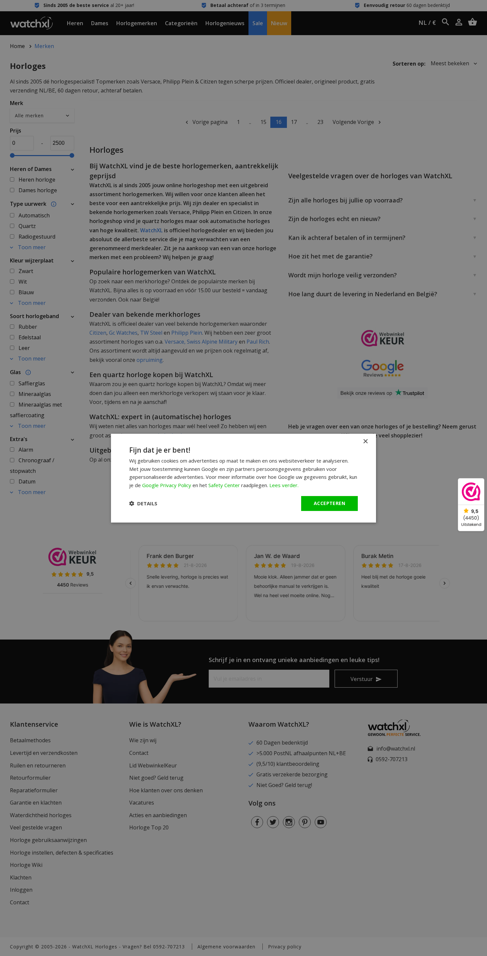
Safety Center (224, 485)
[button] (143, 503)
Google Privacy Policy (166, 485)
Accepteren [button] (329, 503)
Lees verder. (283, 485)
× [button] (365, 441)
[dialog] (243, 477)
